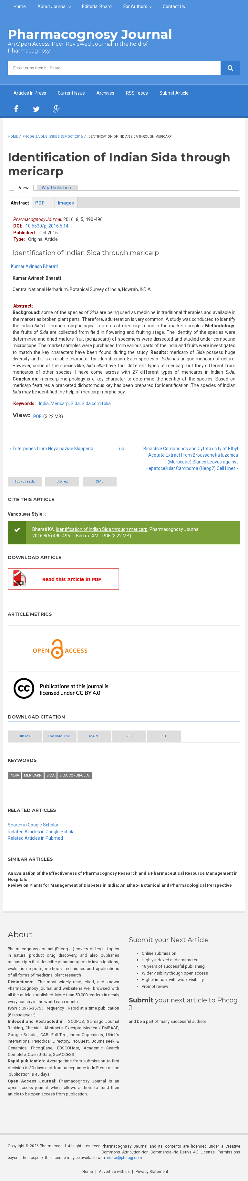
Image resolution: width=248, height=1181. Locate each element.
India (44, 403)
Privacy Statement (152, 1172)
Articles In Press (30, 93)
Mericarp (60, 403)
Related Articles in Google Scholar (42, 831)
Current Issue (71, 93)
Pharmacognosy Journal (90, 34)
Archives (105, 93)
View (26, 187)
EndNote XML (59, 736)
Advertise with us (114, 1172)
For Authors (135, 6)
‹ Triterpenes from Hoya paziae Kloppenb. (52, 448)
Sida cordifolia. (97, 403)
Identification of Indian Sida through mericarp (102, 529)
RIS (129, 736)
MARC (94, 736)
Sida (75, 403)
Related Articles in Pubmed (35, 838)
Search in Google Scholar (33, 824)
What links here (57, 187)
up (121, 448)
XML (99, 481)
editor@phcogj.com (124, 1157)
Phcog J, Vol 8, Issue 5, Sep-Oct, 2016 (53, 136)
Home (20, 6)
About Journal (52, 6)
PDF (37, 416)
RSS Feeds (137, 93)
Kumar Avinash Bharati (34, 266)
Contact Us (174, 6)
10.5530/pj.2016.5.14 (47, 225)
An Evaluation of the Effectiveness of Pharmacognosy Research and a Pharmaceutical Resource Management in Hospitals (123, 876)
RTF (163, 736)
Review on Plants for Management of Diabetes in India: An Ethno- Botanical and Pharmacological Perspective (120, 885)
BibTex (62, 481)
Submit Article (174, 93)
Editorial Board (97, 6)
